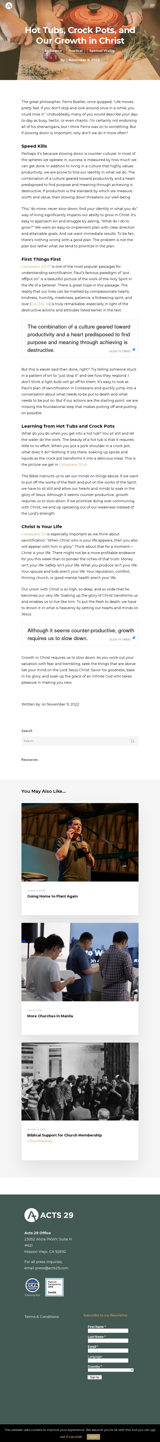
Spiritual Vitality (102, 50)
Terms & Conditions (41, 1317)
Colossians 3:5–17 (36, 266)
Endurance (53, 50)
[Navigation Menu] (152, 6)
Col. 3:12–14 (40, 304)
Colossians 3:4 (33, 534)
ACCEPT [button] (93, 1436)
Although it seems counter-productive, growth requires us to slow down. (81, 634)
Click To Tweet (120, 351)
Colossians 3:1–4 (73, 464)
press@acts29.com (51, 1268)
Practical (76, 50)
